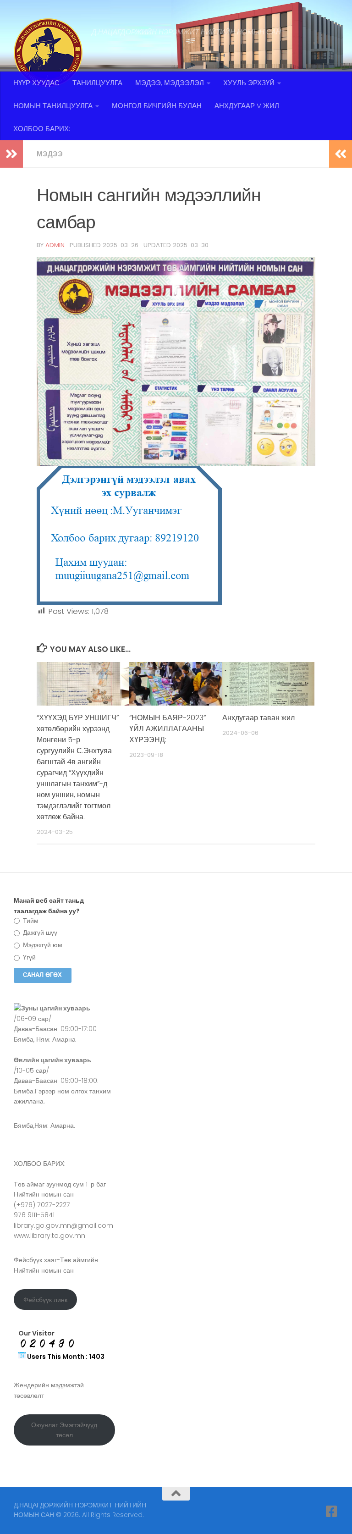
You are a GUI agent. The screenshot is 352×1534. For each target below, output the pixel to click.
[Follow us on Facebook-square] (331, 1511)
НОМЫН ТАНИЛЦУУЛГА (53, 105)
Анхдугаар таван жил (258, 717)
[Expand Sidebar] (11, 154)
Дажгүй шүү (39, 932)
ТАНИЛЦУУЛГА (97, 83)
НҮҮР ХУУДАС (36, 83)
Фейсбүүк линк (45, 1299)
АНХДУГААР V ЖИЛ (246, 105)
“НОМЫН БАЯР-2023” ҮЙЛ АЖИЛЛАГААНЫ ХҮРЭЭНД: (167, 728)
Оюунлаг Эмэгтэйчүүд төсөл (64, 1430)
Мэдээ (50, 154)
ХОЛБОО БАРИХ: (41, 128)
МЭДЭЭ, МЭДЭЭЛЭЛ (169, 83)
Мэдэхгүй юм (41, 945)
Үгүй (28, 957)
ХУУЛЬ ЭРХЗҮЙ (249, 83)
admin (55, 245)
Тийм (29, 920)
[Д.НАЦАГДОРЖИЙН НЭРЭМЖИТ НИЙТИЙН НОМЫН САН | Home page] (48, 52)
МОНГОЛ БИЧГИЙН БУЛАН (157, 105)
